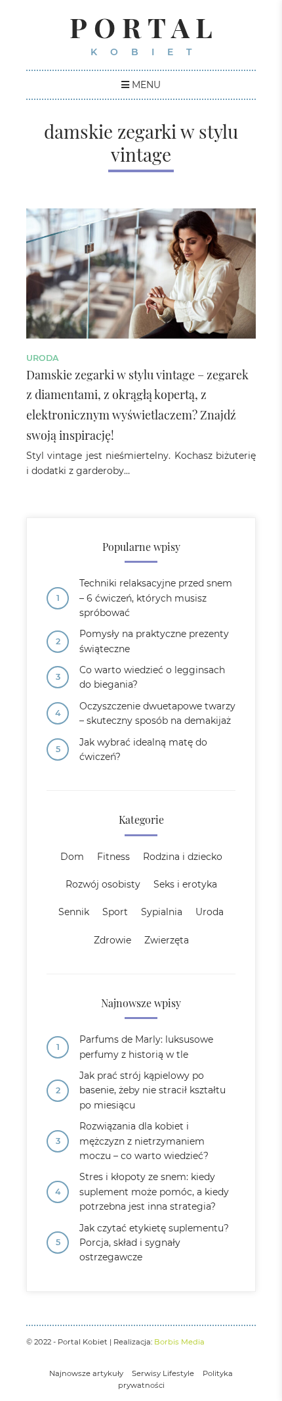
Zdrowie (112, 940)
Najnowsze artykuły (86, 1373)
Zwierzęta (166, 940)
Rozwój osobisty (103, 884)
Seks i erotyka (185, 884)
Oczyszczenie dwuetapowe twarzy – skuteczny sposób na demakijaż (157, 713)
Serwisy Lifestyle (163, 1373)
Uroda (42, 358)
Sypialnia (161, 912)
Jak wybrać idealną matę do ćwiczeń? (143, 749)
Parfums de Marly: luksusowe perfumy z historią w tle (146, 1046)
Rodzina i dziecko (182, 857)
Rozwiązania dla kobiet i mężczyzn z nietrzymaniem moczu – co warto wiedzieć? (144, 1141)
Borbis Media (179, 1341)
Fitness (113, 857)
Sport (115, 912)
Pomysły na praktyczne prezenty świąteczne (154, 641)
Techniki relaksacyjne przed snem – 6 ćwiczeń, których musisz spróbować (155, 598)
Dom (72, 857)
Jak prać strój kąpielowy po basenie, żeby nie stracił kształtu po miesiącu (152, 1090)
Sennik (73, 912)
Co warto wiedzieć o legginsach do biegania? (152, 677)
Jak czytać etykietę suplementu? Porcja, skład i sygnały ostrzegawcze (154, 1243)
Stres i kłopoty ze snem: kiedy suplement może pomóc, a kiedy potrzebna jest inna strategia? (154, 1191)
